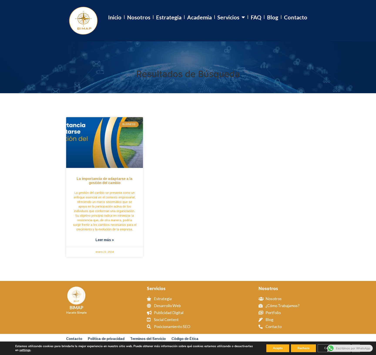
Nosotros (138, 17)
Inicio (114, 17)
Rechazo (303, 348)
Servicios (228, 17)
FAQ (256, 17)
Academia (199, 17)
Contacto (295, 17)
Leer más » (105, 240)
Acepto (278, 348)
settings (24, 350)
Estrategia (168, 17)
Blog (272, 17)
